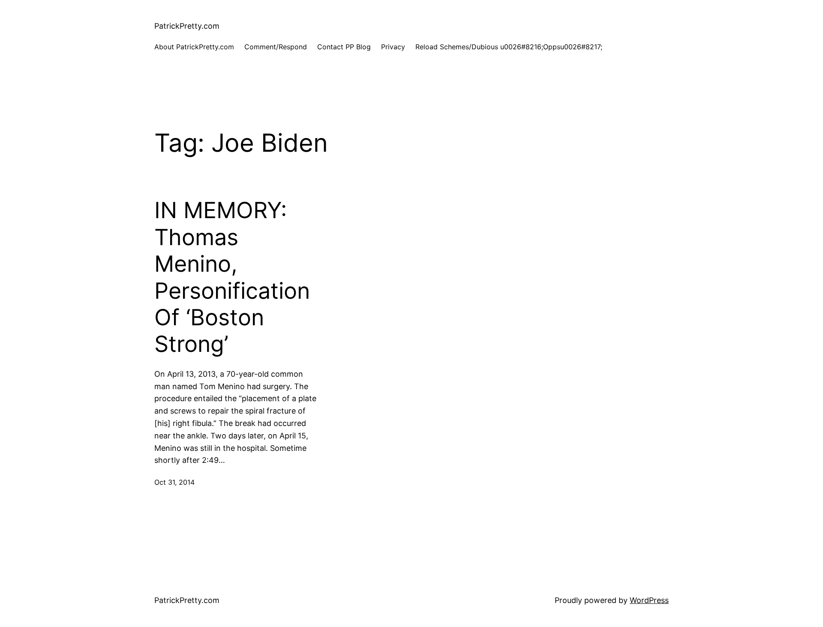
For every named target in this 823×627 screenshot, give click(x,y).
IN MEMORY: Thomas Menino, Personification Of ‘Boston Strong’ (232, 277)
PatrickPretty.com (186, 25)
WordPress (649, 600)
